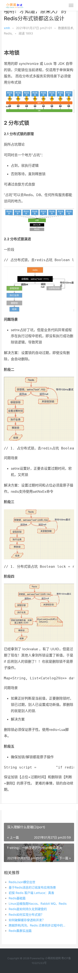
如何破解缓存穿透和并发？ (27, 920)
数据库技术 (65, 28)
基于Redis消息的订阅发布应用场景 (32, 887)
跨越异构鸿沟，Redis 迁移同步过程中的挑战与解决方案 (38, 925)
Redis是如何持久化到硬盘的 (28, 909)
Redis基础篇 (17, 898)
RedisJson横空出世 (22, 882)
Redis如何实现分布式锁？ (26, 914)
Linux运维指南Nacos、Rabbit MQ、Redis (38, 903)
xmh (7, 28)
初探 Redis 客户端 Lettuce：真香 (31, 893)
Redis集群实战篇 (20, 930)
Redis (8, 33)
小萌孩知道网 (53, 958)
